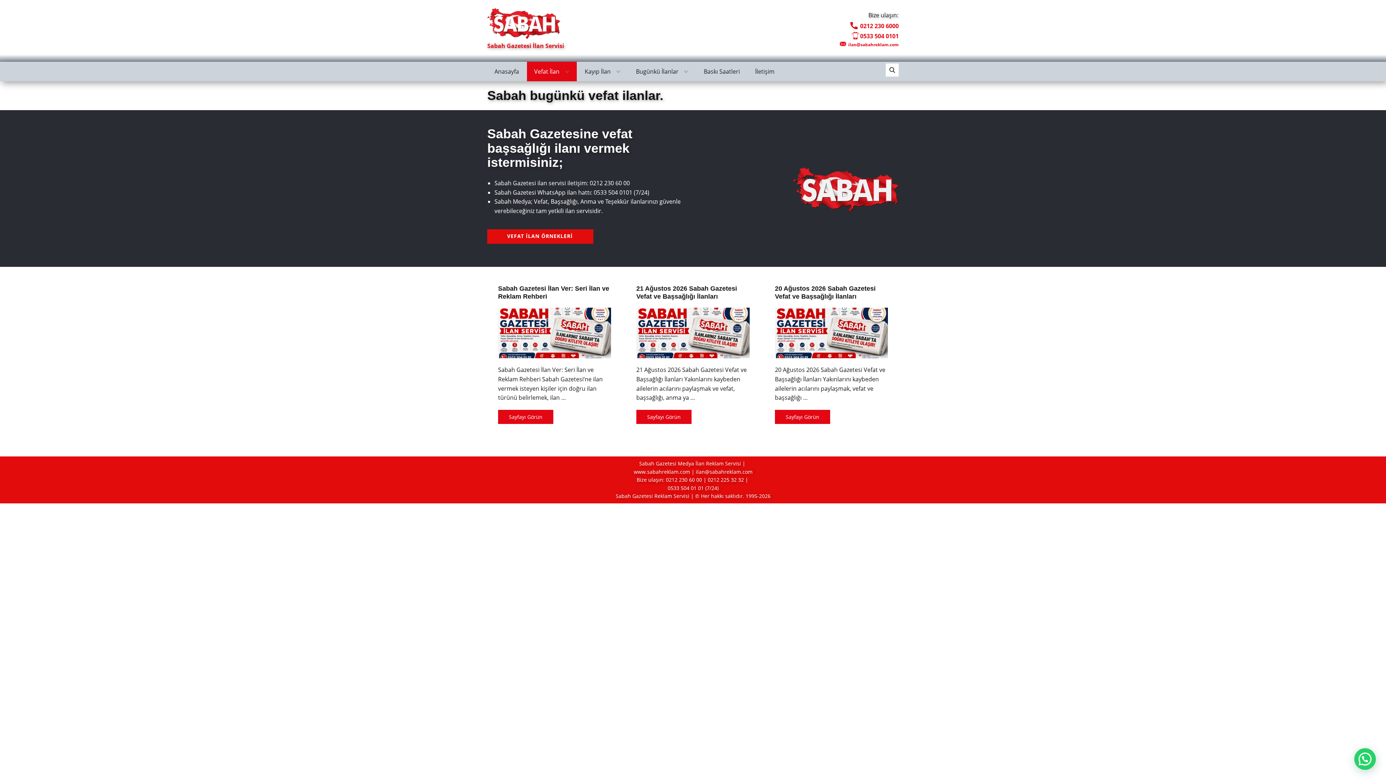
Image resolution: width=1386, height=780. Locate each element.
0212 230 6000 (879, 26)
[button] (1365, 759)
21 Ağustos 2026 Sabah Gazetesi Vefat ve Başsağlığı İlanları (686, 292)
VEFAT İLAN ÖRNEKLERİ (540, 236)
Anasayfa (506, 71)
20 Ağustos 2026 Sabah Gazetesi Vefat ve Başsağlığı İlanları (825, 292)
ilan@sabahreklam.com (873, 45)
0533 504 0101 (879, 36)
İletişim (765, 71)
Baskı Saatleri (722, 71)
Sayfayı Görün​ (525, 416)
